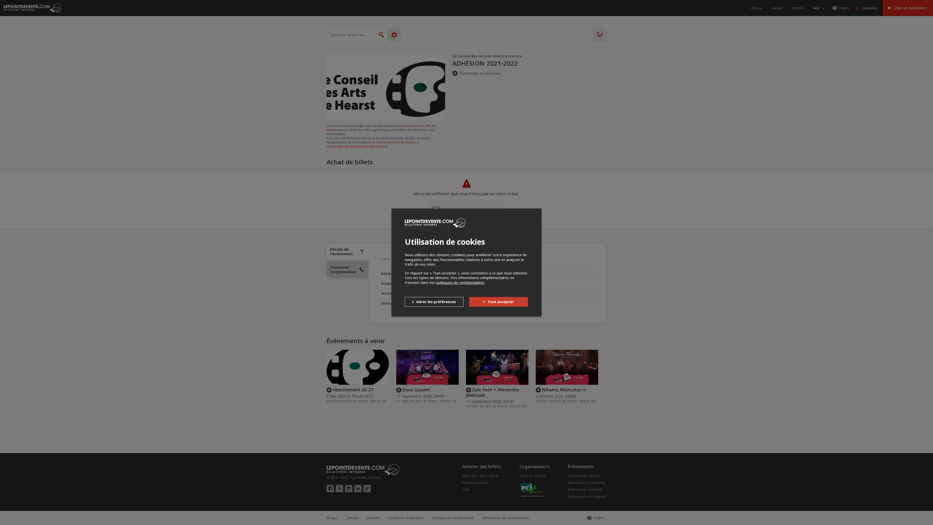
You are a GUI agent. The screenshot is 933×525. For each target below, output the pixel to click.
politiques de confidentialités (460, 282)
